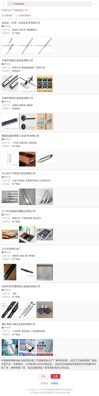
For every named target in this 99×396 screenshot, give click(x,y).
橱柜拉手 (16, 218)
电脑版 (54, 383)
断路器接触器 (28, 67)
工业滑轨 (16, 331)
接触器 (30, 105)
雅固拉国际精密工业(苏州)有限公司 (20, 135)
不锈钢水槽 (27, 218)
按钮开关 (16, 67)
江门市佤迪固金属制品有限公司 (18, 211)
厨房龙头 (37, 218)
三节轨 (15, 142)
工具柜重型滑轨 (38, 331)
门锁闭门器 (40, 67)
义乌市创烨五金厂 (11, 248)
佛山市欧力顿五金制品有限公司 (18, 324)
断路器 (23, 105)
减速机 (15, 105)
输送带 (15, 29)
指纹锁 (15, 255)
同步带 (23, 29)
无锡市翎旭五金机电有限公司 (17, 60)
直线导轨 (24, 142)
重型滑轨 (26, 331)
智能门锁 (24, 255)
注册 (55, 376)
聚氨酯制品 (32, 29)
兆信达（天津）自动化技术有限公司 (21, 22)
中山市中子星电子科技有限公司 (18, 173)
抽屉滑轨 (33, 142)
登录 (43, 376)
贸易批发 (16, 70)
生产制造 (16, 33)
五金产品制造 (18, 180)
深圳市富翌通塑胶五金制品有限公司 (21, 286)
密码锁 (32, 255)
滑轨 (14, 293)
